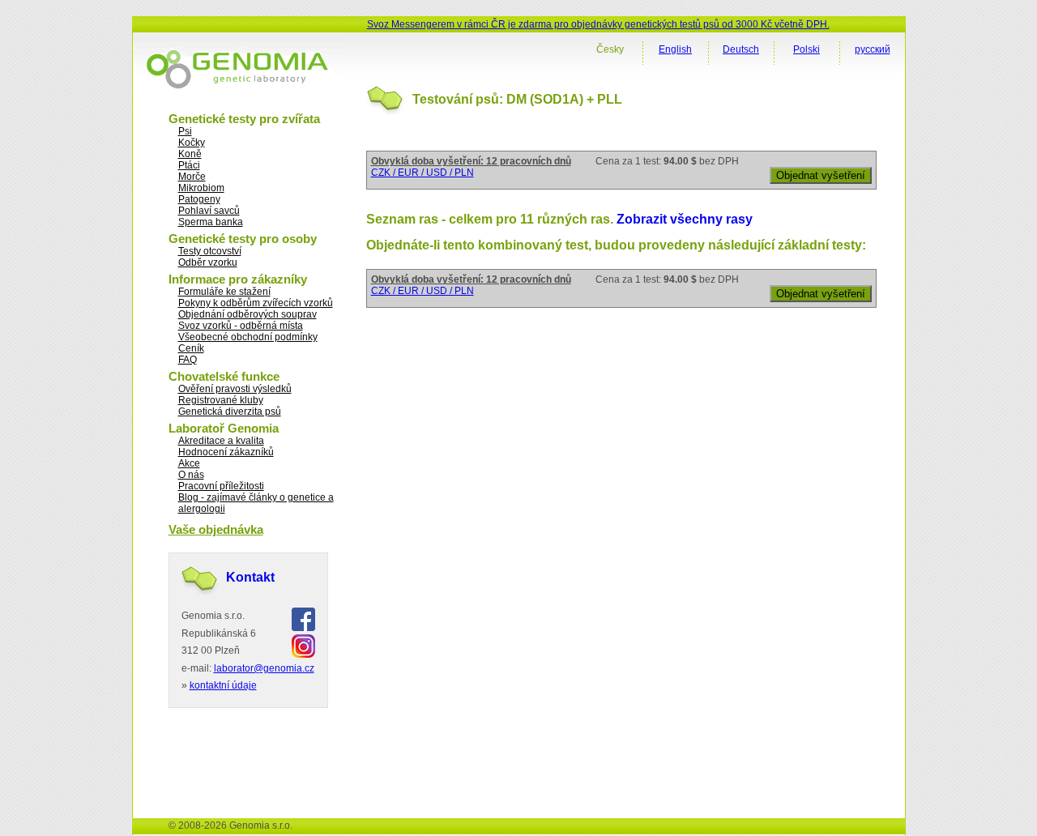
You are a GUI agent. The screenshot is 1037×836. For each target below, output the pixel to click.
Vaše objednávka (216, 529)
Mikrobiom (201, 188)
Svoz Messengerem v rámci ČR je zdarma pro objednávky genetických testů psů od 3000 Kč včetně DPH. (598, 24)
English (675, 49)
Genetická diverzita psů (229, 411)
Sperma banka (210, 222)
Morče (192, 176)
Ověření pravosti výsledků (235, 389)
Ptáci (189, 165)
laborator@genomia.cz (264, 668)
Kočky (191, 142)
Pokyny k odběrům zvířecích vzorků (255, 303)
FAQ (187, 359)
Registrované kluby (220, 400)
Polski (806, 49)
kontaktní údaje (223, 685)
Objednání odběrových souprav (247, 314)
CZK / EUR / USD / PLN (422, 172)
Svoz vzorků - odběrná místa (240, 325)
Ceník (191, 348)
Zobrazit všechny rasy (685, 219)
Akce (189, 463)
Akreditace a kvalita (221, 440)
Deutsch (741, 49)
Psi (185, 131)
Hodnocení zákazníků (226, 452)
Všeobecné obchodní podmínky (248, 337)
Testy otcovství (209, 251)
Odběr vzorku (207, 262)
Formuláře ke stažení (224, 291)
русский (872, 49)
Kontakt (250, 577)
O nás (191, 474)
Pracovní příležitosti (221, 486)
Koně (190, 154)
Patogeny (199, 199)
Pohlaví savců (209, 210)
